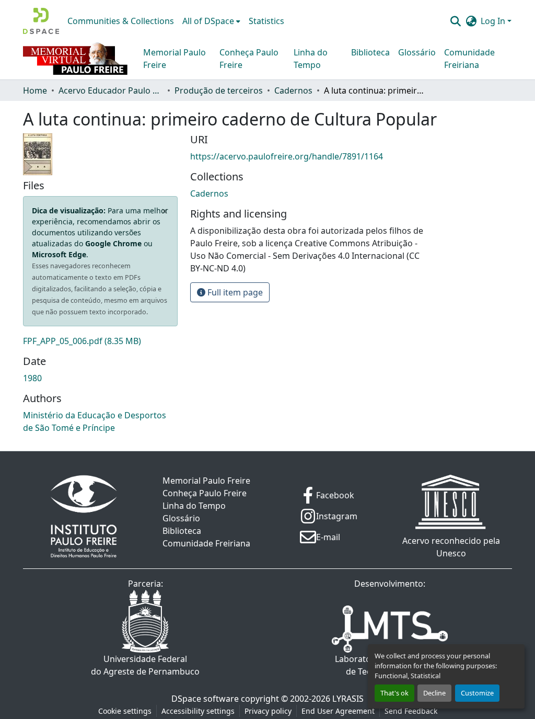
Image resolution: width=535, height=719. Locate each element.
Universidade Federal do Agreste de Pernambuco (145, 665)
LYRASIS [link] (348, 698)
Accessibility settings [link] (198, 711)
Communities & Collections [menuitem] (120, 21)
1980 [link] (32, 378)
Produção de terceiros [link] (219, 90)
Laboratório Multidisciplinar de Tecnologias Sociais (390, 665)
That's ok (394, 693)
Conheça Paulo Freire (248, 59)
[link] (100, 341)
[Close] (164, 211)
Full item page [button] (234, 292)
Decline (434, 693)
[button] (41, 21)
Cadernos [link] (293, 90)
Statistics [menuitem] (266, 21)
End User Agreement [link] (338, 711)
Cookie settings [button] (125, 711)
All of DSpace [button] (208, 21)
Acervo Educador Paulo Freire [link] (111, 90)
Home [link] (35, 90)
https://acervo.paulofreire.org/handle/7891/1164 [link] (286, 156)
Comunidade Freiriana (469, 59)
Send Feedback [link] (411, 711)
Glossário (417, 52)
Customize (477, 693)
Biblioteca (370, 52)
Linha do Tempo (311, 59)
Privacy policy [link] (268, 711)
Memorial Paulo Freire (174, 59)
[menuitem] (211, 21)
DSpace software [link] (205, 698)
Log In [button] (494, 21)
